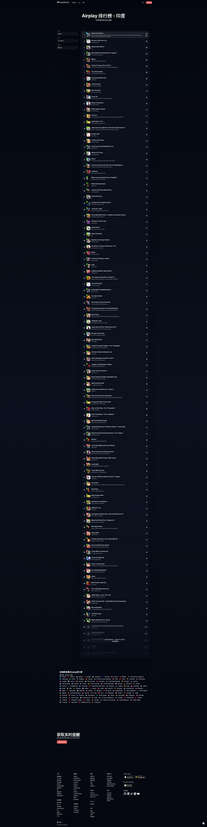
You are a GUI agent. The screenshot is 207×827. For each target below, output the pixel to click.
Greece (63, 686)
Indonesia (135, 686)
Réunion (80, 695)
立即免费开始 (115, 641)
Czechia (79, 681)
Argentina (96, 677)
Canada (89, 679)
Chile (115, 679)
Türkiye (86, 700)
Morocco (107, 690)
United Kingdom (123, 700)
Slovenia (63, 697)
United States (135, 700)
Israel (62, 688)
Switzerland (128, 697)
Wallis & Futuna (84, 702)
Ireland (143, 686)
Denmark (100, 681)
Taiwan (138, 697)
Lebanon (109, 688)
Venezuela (73, 702)
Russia (72, 695)
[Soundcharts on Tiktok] (131, 793)
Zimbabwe (96, 702)
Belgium (122, 677)
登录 (143, 2)
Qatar (135, 693)
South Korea (85, 697)
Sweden (119, 697)
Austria (114, 677)
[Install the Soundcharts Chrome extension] (137, 785)
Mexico (89, 690)
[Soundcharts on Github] (125, 793)
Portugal (127, 693)
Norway (85, 693)
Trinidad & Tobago (75, 700)
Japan (85, 688)
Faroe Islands (65, 683)
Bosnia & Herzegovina (135, 677)
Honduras (83, 686)
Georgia (118, 683)
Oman (94, 693)
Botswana (64, 679)
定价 (79, 2)
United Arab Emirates (107, 700)
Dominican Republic (113, 681)
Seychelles (120, 695)
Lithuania (118, 688)
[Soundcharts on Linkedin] (128, 793)
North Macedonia (74, 693)
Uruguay (63, 702)
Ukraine (95, 700)
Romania (63, 695)
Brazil (72, 679)
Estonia (134, 681)
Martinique (71, 690)
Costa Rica (140, 679)
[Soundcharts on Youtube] (138, 793)
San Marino (90, 695)
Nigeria (63, 693)
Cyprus (71, 681)
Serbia (111, 695)
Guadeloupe (72, 686)
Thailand (63, 700)
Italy (69, 688)
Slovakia (140, 695)
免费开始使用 (62, 742)
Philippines (109, 693)
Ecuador (125, 681)
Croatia (63, 681)
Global (63, 677)
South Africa (74, 697)
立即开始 (149, 2)
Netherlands (118, 690)
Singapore (130, 695)
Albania (70, 677)
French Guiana (93, 683)
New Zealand (142, 690)
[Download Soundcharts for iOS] (129, 777)
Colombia (131, 679)
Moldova (98, 690)
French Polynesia (107, 683)
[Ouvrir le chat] (203, 823)
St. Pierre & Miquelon (106, 697)
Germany (128, 683)
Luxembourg (129, 688)
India (126, 686)
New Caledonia (129, 690)
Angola (87, 677)
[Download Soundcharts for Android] (140, 777)
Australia (106, 677)
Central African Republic (102, 679)
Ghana (136, 683)
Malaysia (139, 688)
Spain (94, 697)
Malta (62, 690)
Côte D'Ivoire (90, 681)
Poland (119, 693)
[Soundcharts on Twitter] (134, 793)
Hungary (110, 686)
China (122, 679)
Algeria (79, 677)
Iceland (119, 686)
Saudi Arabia (101, 695)
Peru (101, 693)
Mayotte (80, 690)
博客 (83, 2)
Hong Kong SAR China (97, 686)
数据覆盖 (74, 2)
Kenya (93, 688)
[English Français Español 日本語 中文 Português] (61, 822)
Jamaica (77, 688)
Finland (75, 683)
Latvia (101, 688)
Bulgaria (80, 679)
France (83, 683)
